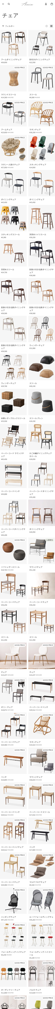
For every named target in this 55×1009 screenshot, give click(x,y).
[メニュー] (3, 4)
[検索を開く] (9, 4)
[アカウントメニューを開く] (46, 4)
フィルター (9, 26)
